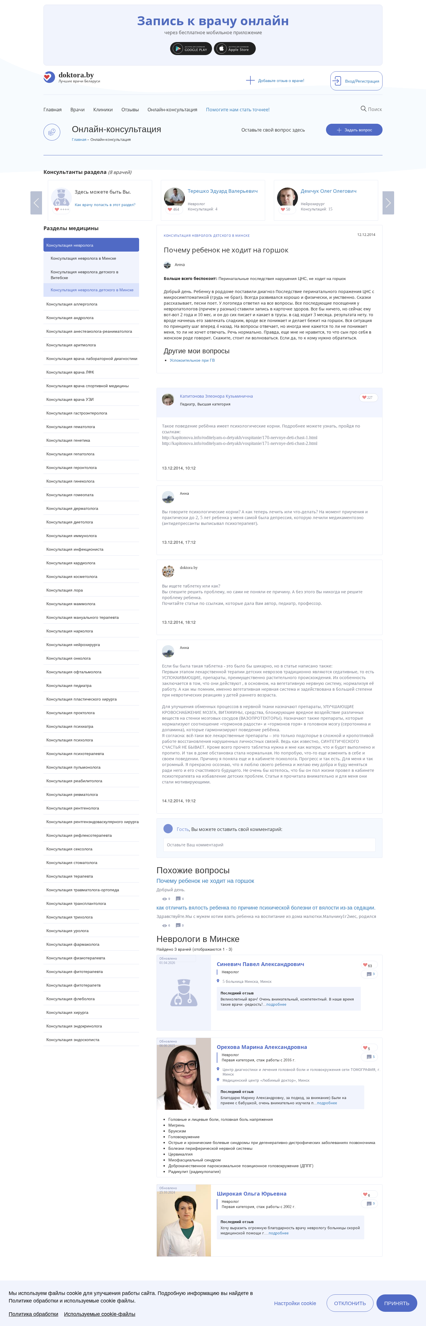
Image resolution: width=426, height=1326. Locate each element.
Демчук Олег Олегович (328, 191)
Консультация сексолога (69, 849)
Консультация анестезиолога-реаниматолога (89, 331)
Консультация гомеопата (70, 494)
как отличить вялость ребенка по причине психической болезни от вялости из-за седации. (266, 907)
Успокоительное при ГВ (192, 360)
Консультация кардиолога (70, 562)
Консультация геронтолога (71, 467)
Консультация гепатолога (70, 453)
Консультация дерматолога (72, 508)
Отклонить (350, 1303)
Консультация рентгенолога (72, 808)
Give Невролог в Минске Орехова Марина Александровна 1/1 (365, 1048)
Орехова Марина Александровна (262, 1047)
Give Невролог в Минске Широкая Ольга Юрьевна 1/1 (365, 1195)
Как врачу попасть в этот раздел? (105, 205)
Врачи (77, 109)
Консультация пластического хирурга (81, 699)
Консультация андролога (70, 317)
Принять (396, 1303)
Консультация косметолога (71, 576)
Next (388, 202)
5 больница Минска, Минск (247, 981)
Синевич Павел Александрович (260, 964)
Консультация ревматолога (72, 794)
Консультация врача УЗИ (70, 399)
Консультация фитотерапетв (73, 985)
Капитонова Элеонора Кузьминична (216, 396)
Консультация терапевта (69, 876)
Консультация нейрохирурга (73, 644)
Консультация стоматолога (71, 862)
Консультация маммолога (70, 603)
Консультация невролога (69, 245)
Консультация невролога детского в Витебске (84, 274)
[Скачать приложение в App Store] (235, 47)
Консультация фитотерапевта (74, 971)
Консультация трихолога (69, 917)
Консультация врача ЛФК (70, 372)
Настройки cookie (295, 1303)
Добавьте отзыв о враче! (281, 80)
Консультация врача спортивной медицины (87, 385)
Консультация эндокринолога (74, 1026)
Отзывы (130, 109)
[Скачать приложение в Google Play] (191, 47)
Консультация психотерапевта (75, 753)
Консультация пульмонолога (73, 767)
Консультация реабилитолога (74, 780)
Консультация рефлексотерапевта (79, 835)
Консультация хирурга (67, 1012)
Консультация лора (64, 590)
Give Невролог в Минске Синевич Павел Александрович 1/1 (365, 965)
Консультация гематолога (70, 426)
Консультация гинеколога (70, 481)
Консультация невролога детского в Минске (92, 289)
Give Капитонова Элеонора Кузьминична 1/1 (364, 398)
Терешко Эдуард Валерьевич (223, 191)
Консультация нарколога (69, 631)
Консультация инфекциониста (74, 549)
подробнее (276, 1004)
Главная (52, 109)
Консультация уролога (67, 930)
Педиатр (187, 404)
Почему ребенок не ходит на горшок (205, 880)
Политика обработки (33, 1313)
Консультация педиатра (69, 685)
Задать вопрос (358, 129)
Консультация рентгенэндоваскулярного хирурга (92, 821)
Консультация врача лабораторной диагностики (91, 358)
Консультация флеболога (70, 998)
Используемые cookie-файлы (99, 1313)
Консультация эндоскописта (72, 1039)
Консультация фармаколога (72, 944)
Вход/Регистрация (362, 81)
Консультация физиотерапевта (75, 958)
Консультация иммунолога (71, 535)
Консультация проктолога (70, 712)
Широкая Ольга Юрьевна (252, 1194)
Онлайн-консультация (172, 109)
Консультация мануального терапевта (82, 617)
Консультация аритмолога (71, 345)
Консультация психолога (69, 740)
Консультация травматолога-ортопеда (82, 889)
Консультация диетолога (69, 522)
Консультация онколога (68, 658)
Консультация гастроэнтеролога (76, 413)
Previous (36, 202)
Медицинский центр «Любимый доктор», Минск (266, 1080)
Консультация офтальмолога (73, 671)
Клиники (103, 109)
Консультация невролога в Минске (83, 258)
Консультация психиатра (69, 726)
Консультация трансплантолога (76, 903)
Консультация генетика (68, 440)
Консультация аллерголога (71, 304)
